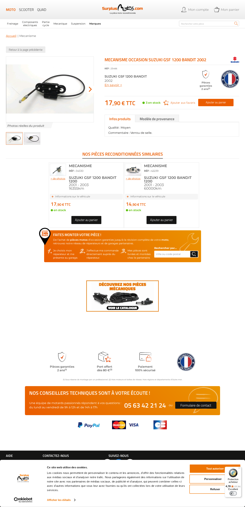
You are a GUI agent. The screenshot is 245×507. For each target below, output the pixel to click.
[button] (90, 89)
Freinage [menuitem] (12, 23)
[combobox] (209, 23)
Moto (11, 9)
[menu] (90, 23)
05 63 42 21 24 (145, 405)
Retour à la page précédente (26, 49)
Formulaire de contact (195, 405)
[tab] (120, 118)
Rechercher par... (165, 248)
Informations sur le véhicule (72, 196)
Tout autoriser (215, 468)
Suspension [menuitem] (78, 23)
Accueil (11, 36)
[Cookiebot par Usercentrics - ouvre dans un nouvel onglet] (23, 500)
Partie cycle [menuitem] (46, 23)
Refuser (215, 489)
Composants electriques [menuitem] (30, 23)
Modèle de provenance (157, 119)
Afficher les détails (59, 499)
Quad (41, 9)
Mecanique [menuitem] (60, 23)
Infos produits (120, 119)
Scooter (26, 9)
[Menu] (239, 469)
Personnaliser (213, 478)
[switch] (233, 493)
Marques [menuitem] (95, 23)
